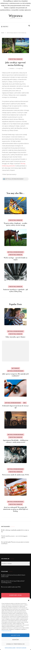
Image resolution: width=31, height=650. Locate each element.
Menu (6, 27)
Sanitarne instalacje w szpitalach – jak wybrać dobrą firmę (15, 290)
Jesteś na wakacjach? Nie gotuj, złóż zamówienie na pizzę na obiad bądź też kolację (15, 509)
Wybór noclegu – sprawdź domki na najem (15, 259)
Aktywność (15, 368)
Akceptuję (15, 635)
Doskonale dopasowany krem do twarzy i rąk (15, 407)
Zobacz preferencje (15, 644)
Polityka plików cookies (10, 647)
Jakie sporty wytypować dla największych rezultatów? (15, 375)
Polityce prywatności (6, 630)
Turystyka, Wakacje (15, 59)
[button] (28, 600)
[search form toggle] (29, 25)
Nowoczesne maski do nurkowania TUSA (15, 475)
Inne (24, 402)
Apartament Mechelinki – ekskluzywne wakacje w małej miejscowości (15, 441)
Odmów (15, 639)
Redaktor (12, 68)
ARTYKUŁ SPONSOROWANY (15, 252)
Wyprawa (15, 16)
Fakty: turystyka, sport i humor (15, 337)
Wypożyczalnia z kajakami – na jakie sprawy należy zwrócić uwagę (15, 224)
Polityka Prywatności (21, 647)
